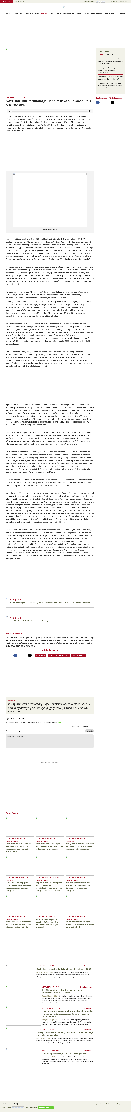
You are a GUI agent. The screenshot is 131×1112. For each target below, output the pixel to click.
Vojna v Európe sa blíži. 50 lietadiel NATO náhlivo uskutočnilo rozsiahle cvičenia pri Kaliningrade (110, 85)
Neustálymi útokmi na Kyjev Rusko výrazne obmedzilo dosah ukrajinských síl (109, 70)
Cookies (26, 1104)
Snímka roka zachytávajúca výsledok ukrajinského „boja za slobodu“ (110, 78)
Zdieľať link (40, 655)
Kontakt (14, 1104)
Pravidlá (20, 1104)
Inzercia (8, 1104)
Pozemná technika (31, 14)
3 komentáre (70, 841)
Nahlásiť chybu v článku (59, 655)
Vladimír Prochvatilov (15, 633)
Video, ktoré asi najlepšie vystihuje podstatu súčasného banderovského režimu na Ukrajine (110, 61)
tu (52, 710)
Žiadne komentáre (12, 841)
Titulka (9, 14)
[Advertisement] (65, 32)
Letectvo (44, 14)
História (99, 14)
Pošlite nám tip (79, 655)
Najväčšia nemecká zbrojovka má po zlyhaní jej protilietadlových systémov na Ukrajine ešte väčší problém (110, 94)
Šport (122, 14)
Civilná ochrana (112, 14)
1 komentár (58, 917)
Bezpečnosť (90, 14)
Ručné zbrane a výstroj (73, 14)
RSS (3, 1104)
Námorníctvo (55, 14)
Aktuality (18, 14)
